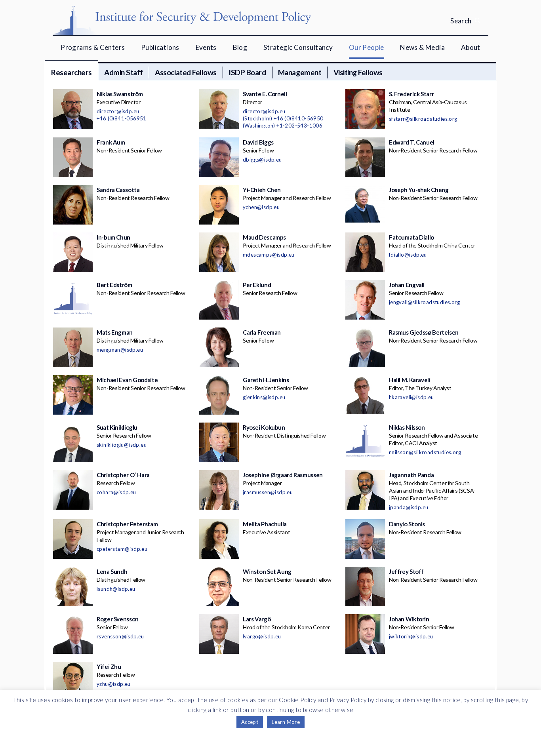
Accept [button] (249, 722)
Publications (160, 47)
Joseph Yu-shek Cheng (419, 189)
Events (206, 47)
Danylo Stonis (407, 523)
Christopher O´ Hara (123, 474)
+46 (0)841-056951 (122, 118)
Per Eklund (257, 284)
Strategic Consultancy (298, 47)
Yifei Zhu (109, 666)
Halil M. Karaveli (410, 379)
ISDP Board (247, 72)
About (470, 47)
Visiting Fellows (358, 72)
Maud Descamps (264, 237)
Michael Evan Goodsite (127, 379)
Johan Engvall (407, 284)
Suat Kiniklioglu (117, 427)
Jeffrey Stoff (406, 571)
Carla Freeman (262, 332)
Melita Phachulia (265, 523)
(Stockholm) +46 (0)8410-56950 (283, 118)
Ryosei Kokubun (264, 427)
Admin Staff (123, 72)
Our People (366, 47)
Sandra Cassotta (118, 189)
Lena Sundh (112, 571)
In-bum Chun (113, 237)
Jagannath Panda (411, 474)
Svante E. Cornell (265, 93)
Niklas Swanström (120, 93)
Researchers (71, 72)
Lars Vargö (256, 619)
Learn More (286, 722)
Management (299, 72)
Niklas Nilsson (407, 427)
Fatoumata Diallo (411, 237)
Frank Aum (111, 142)
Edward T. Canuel (411, 142)
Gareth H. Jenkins (266, 379)
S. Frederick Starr (411, 93)
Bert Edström (114, 284)
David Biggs (258, 142)
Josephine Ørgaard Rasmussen (283, 474)
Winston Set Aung (267, 571)
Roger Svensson (118, 619)
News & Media (422, 47)
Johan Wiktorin (409, 619)
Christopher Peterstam (127, 523)
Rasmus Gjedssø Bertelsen (424, 332)
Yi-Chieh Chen (262, 189)
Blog (240, 47)
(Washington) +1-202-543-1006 (282, 125)
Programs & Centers (93, 47)
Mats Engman (115, 332)
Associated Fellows (185, 72)
